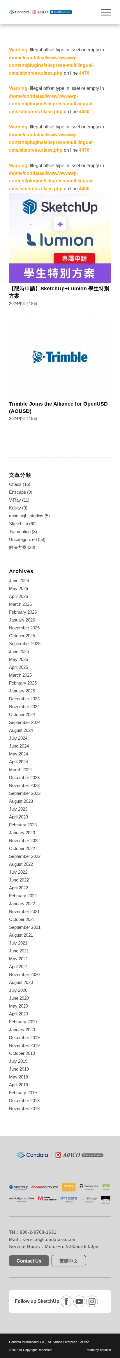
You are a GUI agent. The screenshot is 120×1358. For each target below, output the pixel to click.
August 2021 (21, 935)
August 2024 (21, 730)
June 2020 (19, 998)
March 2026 (20, 604)
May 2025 (18, 659)
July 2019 (18, 1061)
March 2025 (20, 675)
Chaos (15, 484)
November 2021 (24, 911)
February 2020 (23, 1021)
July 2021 (18, 942)
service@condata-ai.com (50, 1239)
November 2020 (24, 974)
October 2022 (22, 848)
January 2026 (22, 619)
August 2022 (21, 864)
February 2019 (23, 1092)
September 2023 (24, 793)
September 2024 (24, 722)
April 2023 (18, 816)
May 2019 (18, 1076)
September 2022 (24, 856)
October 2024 (22, 714)
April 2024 (18, 761)
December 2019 (24, 1037)
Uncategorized (23, 539)
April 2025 (18, 667)
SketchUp (18, 523)
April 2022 (18, 887)
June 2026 (19, 580)
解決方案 (18, 547)
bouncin (105, 1350)
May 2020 (18, 1005)
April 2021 (18, 966)
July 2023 (18, 809)
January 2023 (22, 832)
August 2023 (21, 801)
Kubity (15, 507)
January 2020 (22, 1029)
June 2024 (19, 745)
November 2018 (24, 1108)
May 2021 (18, 958)
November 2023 (24, 785)
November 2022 (24, 840)
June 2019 (19, 1068)
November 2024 (24, 706)
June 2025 (19, 651)
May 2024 (18, 753)
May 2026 (18, 588)
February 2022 (23, 895)
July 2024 (18, 738)
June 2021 (19, 950)
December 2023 (24, 777)
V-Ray (15, 500)
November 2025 (24, 627)
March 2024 (20, 769)
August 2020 (21, 982)
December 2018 (24, 1100)
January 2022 (22, 903)
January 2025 (22, 690)
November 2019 (24, 1045)
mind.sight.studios (26, 515)
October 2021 (22, 919)
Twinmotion (20, 531)
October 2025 (22, 635)
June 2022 (19, 879)
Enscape (17, 492)
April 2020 (18, 1013)
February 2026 (23, 612)
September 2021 (24, 927)
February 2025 (23, 682)
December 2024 (24, 698)
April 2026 (18, 596)
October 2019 (22, 1053)
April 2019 (18, 1084)
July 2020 (18, 990)
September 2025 (24, 643)
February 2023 (23, 824)
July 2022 (18, 872)
